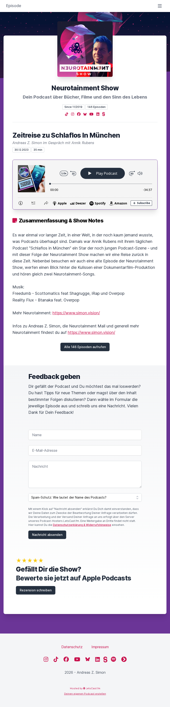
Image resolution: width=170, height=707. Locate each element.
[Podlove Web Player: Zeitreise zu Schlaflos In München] (85, 184)
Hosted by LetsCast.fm (85, 688)
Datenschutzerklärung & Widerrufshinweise (82, 525)
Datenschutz (72, 647)
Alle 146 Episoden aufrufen (85, 347)
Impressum (100, 647)
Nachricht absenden (47, 535)
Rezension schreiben (36, 590)
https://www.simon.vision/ (76, 313)
